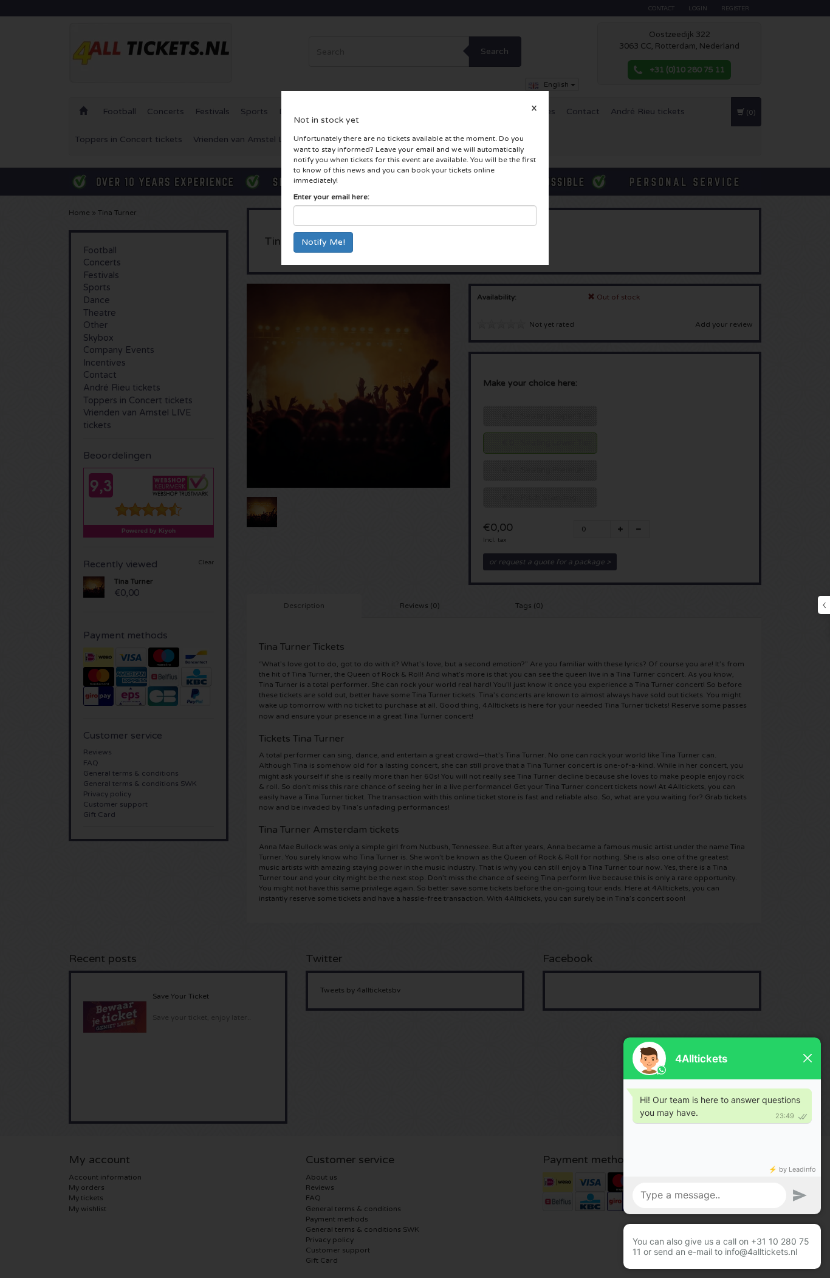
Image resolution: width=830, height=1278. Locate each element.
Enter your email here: (331, 197)
